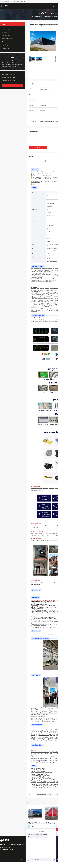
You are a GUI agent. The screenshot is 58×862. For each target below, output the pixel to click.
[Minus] (54, 826)
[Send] (54, 859)
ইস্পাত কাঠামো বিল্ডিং (6, 29)
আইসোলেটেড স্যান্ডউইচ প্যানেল (7, 38)
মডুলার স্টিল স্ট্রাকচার (6, 45)
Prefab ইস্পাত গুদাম (38, 16)
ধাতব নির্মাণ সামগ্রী (5, 48)
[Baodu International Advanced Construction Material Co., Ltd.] (5, 6)
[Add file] (28, 859)
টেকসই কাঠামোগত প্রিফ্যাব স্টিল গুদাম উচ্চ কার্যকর (34, 823)
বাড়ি (32, 16)
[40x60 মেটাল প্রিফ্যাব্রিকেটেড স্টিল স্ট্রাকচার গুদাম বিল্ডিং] (43, 41)
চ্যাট (13, 85)
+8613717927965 (12, 80)
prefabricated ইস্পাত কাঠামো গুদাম (44, 794)
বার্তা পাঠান (38, 147)
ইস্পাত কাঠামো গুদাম (5, 32)
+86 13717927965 (11, 77)
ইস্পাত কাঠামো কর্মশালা (6, 35)
